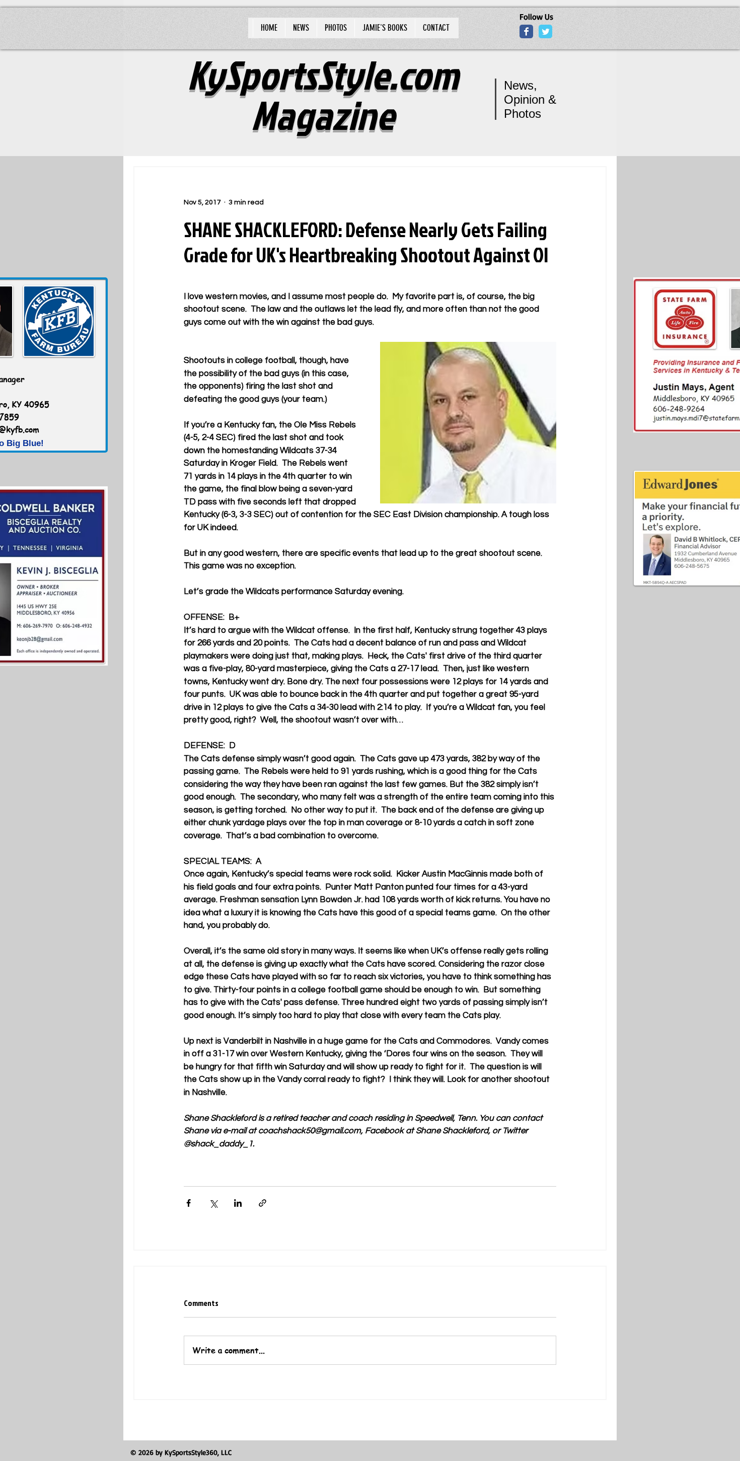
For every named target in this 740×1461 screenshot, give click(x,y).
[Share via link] (262, 1203)
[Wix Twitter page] (545, 31)
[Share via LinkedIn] (238, 1203)
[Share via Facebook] (188, 1203)
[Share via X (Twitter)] (213, 1203)
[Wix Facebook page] (526, 31)
